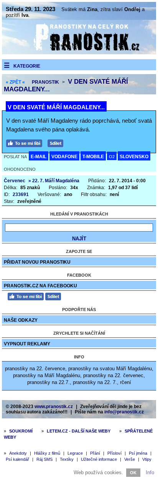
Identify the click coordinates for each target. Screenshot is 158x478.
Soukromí (21, 431)
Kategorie (26, 66)
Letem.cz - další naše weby (78, 431)
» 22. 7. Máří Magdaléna (53, 180)
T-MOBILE (93, 156)
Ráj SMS (44, 459)
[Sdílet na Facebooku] (57, 142)
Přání (95, 453)
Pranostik (45, 82)
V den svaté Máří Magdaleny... (56, 107)
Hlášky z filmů (47, 453)
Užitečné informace (99, 459)
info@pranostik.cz (124, 412)
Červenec (14, 180)
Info (150, 472)
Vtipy (146, 459)
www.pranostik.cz (54, 406)
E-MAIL (38, 156)
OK (133, 472)
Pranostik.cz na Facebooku (40, 285)
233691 (21, 194)
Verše (129, 459)
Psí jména (138, 453)
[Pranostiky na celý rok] (79, 52)
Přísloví (114, 453)
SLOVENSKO (134, 156)
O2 (112, 156)
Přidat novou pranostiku (37, 262)
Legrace (75, 453)
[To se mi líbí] (26, 142)
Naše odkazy (21, 320)
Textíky (67, 459)
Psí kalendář (17, 459)
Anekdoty (18, 453)
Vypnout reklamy (27, 344)
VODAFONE (64, 156)
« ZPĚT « (15, 82)
